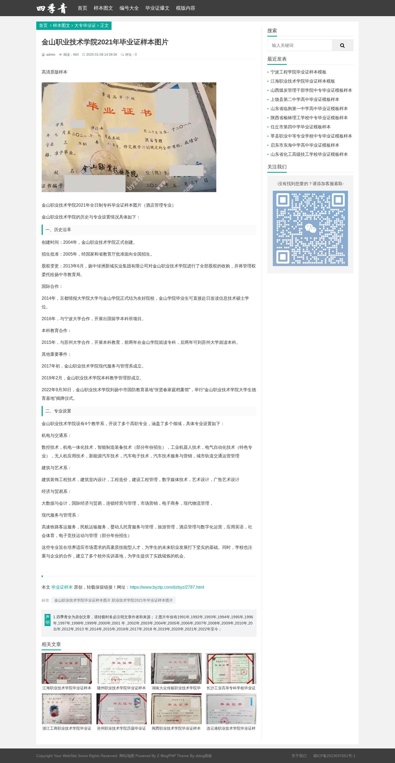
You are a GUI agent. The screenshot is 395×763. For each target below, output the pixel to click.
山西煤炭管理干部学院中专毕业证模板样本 (311, 90)
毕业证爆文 (157, 8)
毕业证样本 (62, 587)
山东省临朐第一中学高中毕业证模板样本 (309, 108)
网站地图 (126, 756)
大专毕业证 (85, 25)
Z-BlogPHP (166, 756)
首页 (82, 8)
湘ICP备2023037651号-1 (334, 756)
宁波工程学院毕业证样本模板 (298, 72)
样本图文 (103, 8)
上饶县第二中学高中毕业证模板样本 (305, 99)
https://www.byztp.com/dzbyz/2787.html (167, 587)
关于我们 (299, 756)
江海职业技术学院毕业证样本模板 (303, 81)
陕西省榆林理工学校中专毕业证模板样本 (309, 117)
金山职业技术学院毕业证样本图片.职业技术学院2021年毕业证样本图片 (113, 600)
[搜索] (342, 45)
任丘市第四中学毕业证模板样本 (301, 127)
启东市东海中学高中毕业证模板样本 (305, 145)
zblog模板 (203, 756)
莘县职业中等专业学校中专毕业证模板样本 (311, 136)
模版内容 (185, 8)
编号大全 (129, 8)
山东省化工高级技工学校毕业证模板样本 (309, 154)
